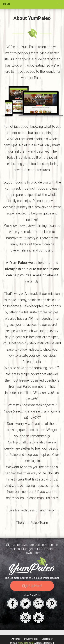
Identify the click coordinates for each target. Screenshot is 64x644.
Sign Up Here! (32, 586)
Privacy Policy (31, 638)
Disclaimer (47, 638)
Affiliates (16, 638)
